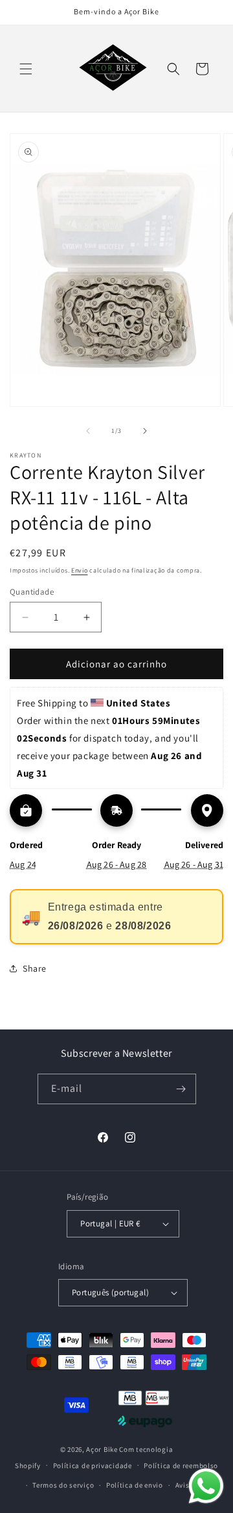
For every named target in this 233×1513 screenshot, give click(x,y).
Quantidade (32, 591)
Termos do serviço (63, 1485)
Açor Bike (101, 1449)
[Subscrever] (181, 1089)
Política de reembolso (181, 1465)
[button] (26, 69)
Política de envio (134, 1485)
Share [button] (35, 968)
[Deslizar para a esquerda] (88, 431)
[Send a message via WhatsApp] (206, 1486)
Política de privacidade (92, 1465)
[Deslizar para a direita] (145, 431)
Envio (79, 570)
